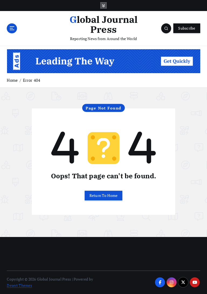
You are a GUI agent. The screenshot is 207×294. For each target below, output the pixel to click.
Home (12, 80)
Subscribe (186, 28)
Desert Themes (19, 285)
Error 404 (31, 80)
